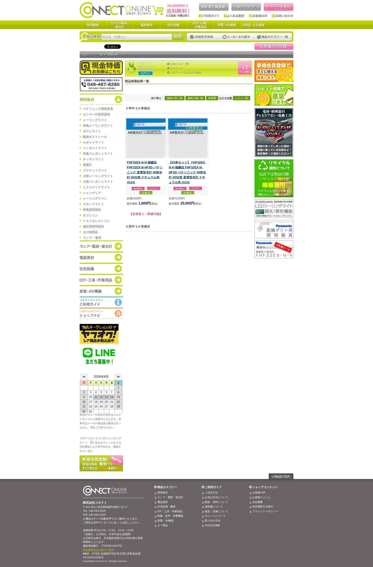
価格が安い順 (174, 98)
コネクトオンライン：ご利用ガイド (101, 302)
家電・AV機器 (226, 24)
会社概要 (257, 502)
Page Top (281, 476)
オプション (90, 215)
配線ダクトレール (95, 136)
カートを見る (278, 7)
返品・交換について (216, 511)
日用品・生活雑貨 (253, 24)
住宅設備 (173, 24)
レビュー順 (241, 98)
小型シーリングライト (98, 176)
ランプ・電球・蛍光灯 (119, 24)
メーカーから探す (236, 37)
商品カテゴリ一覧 (92, 54)
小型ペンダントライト (98, 181)
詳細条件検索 (203, 37)
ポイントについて (215, 515)
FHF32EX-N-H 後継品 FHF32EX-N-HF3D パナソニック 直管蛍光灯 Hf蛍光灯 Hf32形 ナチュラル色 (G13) (145, 172)
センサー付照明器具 (96, 114)
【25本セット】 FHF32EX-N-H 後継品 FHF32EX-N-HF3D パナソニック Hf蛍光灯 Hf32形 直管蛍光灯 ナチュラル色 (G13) (187, 172)
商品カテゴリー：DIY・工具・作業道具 (101, 279)
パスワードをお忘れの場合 (186, 72)
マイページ (246, 7)
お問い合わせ (282, 16)
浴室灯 (87, 164)
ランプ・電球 (92, 237)
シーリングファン (95, 198)
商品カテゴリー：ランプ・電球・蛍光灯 (101, 246)
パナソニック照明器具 (98, 108)
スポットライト (93, 142)
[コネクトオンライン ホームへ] (134, 10)
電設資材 (146, 24)
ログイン (145, 73)
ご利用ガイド (208, 16)
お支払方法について (216, 497)
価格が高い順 (195, 98)
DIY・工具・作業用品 (200, 24)
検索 (177, 36)
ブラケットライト (95, 170)
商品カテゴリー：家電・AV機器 (101, 291)
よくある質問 (234, 16)
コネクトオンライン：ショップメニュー (101, 313)
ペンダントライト (95, 148)
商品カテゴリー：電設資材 (101, 257)
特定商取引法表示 (262, 506)
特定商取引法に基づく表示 (98, 549)
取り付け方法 (212, 520)
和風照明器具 (92, 209)
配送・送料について (216, 502)
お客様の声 (258, 16)
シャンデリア (92, 193)
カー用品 (162, 525)
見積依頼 (273, 46)
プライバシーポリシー (265, 511)
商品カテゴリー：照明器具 (101, 99)
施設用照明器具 (93, 226)
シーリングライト (95, 120)
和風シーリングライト (98, 125)
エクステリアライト (96, 187)
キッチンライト (93, 159)
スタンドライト (93, 204)
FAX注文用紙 (212, 525)
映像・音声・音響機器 (170, 515)
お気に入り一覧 (180, 64)
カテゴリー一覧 (272, 37)
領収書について (214, 506)
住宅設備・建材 (166, 506)
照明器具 (93, 24)
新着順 (212, 98)
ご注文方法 (211, 492)
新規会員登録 (214, 7)
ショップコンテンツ (265, 487)
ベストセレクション (96, 221)
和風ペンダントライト (98, 153)
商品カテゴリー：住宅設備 (101, 268)
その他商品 (90, 232)
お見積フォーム (261, 497)
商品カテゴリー (167, 487)
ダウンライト (92, 131)
